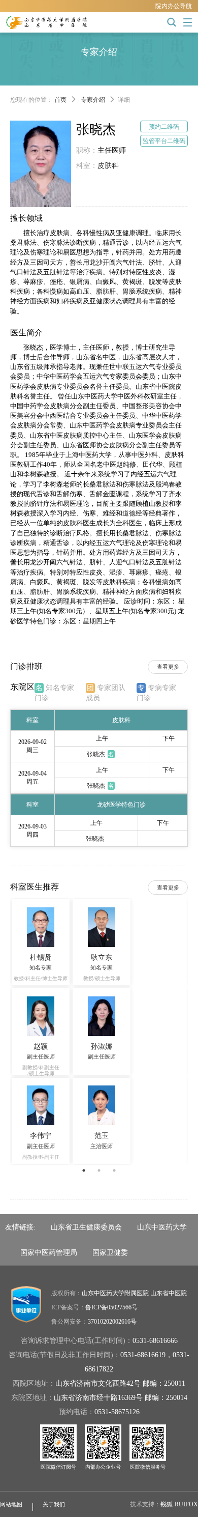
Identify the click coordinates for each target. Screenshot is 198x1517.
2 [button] (99, 1170)
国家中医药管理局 (48, 1252)
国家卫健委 (110, 1252)
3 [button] (114, 1170)
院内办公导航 (173, 6)
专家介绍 (93, 99)
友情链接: (20, 1227)
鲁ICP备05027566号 (111, 1307)
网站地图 (11, 1504)
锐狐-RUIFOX (179, 1504)
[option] (99, 1031)
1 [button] (84, 1170)
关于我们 (54, 1504)
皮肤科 (108, 165)
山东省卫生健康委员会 (86, 1227)
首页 (60, 99)
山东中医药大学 (162, 1227)
